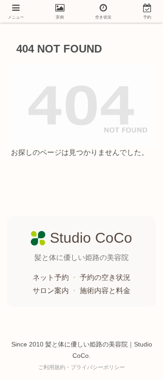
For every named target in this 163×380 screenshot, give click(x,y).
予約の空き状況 (105, 277)
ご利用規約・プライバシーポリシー (81, 367)
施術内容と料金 (105, 290)
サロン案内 (52, 290)
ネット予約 (52, 277)
